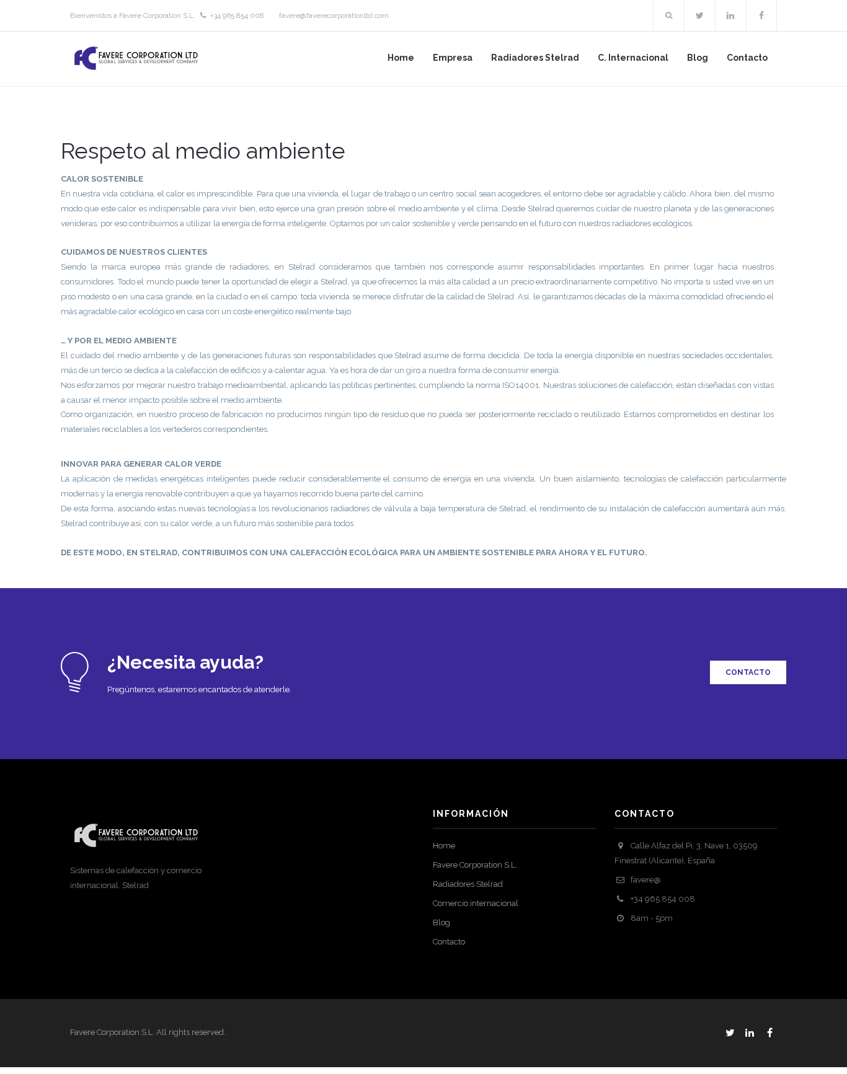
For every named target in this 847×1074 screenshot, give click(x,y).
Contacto (449, 941)
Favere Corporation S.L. (475, 864)
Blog (441, 922)
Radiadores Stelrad (468, 884)
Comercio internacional (475, 903)
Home (444, 845)
